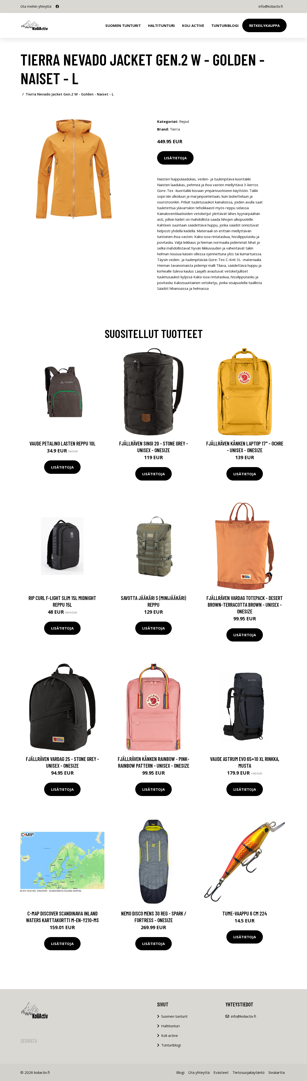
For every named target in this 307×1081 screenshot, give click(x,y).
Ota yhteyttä (199, 1072)
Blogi (180, 1072)
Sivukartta (276, 1072)
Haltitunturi (161, 25)
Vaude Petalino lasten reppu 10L (62, 443)
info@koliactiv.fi (271, 6)
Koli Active (193, 25)
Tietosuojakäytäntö (248, 1072)
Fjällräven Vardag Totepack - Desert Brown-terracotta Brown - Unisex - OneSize (245, 604)
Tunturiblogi (225, 25)
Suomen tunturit (123, 25)
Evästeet (221, 1072)
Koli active (169, 1035)
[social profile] (57, 6)
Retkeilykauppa (264, 25)
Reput (184, 121)
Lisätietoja (175, 157)
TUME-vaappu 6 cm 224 (244, 913)
